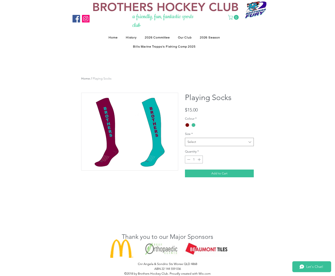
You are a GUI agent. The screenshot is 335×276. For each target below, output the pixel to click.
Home (85, 78)
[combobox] (219, 142)
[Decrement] (188, 159)
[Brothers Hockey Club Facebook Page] (76, 18)
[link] (234, 17)
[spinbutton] (194, 159)
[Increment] (199, 159)
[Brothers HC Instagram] (86, 18)
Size (189, 134)
